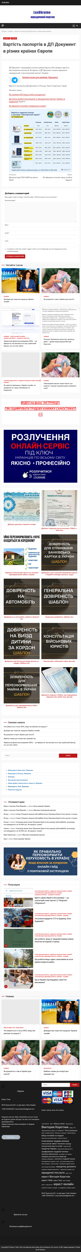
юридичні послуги (53, 1172)
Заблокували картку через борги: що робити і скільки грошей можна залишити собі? (60, 364)
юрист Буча (68, 1173)
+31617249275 (45, 1123)
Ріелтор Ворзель (71, 1130)
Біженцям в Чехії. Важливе (18, 786)
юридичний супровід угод (67, 1169)
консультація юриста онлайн (52, 1146)
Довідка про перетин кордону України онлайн (20, 280)
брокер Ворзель (71, 1133)
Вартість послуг (20, 1214)
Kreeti (78, 1247)
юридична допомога (66, 1167)
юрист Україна (66, 1180)
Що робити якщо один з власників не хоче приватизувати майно (18, 958)
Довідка (6, 38)
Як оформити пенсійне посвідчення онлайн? (27, 106)
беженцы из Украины (60, 1133)
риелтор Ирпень (46, 1163)
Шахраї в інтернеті (10, 338)
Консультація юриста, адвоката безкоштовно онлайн (22, 380)
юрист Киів (47, 1180)
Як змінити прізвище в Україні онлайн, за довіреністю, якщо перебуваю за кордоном (20, 364)
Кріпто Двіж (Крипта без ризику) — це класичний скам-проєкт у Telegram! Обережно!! (18, 897)
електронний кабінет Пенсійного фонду (56, 1144)
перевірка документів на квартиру (54, 1156)
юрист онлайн (64, 1184)
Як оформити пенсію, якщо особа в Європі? (57, 177)
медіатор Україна (49, 1149)
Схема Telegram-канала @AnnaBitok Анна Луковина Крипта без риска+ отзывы (46, 814)
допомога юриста (62, 1138)
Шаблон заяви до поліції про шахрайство (20, 738)
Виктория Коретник (55, 1127)
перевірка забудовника (48, 1159)
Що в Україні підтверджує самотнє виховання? (18, 979)
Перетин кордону (15, 790)
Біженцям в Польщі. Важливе (19, 774)
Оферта (20, 1091)
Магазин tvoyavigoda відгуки (45, 810)
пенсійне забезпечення (50, 1154)
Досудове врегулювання (18, 780)
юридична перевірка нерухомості (50, 1169)
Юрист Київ (6, 1099)
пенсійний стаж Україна (65, 1154)
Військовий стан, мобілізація (13, 1027)
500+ (51, 1123)
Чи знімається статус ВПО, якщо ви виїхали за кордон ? (26, 727)
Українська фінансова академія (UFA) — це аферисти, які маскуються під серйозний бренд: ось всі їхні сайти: (20, 320)
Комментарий (10, 200)
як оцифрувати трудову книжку (66, 1187)
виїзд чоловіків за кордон (53, 1135)
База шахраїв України (42, 806)
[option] (40, 898)
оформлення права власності (65, 1149)
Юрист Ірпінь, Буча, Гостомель (53, 1110)
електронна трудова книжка (55, 1141)
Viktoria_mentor (59, 1124)
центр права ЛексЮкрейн (48, 1166)
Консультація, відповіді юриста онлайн (48, 893)
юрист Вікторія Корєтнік (56, 1176)
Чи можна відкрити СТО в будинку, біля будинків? (18, 917)
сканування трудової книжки (67, 1163)
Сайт (6, 241)
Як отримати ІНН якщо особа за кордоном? (27, 94)
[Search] (77, 26)
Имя (7, 225)
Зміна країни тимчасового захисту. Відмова (25, 783)
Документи (47, 1068)
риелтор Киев (54, 1163)
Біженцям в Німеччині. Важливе (20, 770)
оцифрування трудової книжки (55, 1152)
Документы (11, 1137)
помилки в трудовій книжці (65, 1159)
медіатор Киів (67, 1146)
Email (7, 233)
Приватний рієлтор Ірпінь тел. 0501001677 (53, 1130)
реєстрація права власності (67, 1161)
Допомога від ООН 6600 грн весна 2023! (23, 177)
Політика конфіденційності (20, 1226)
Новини (13, 38)
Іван (5, 839)
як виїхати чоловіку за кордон (49, 1187)
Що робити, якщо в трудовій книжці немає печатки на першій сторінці (18, 938)
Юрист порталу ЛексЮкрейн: (15, 806)
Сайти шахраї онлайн (17, 336)
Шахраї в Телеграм (23, 338)
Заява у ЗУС (72, 1127)
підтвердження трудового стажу (50, 1161)
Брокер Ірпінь (69, 1123)
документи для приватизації (49, 1138)
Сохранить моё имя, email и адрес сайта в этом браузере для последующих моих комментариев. (37, 250)
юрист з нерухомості (47, 1184)
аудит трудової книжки (48, 1133)
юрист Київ (57, 1180)
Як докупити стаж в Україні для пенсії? (60, 280)
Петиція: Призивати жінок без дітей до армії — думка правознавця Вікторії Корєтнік (60, 320)
